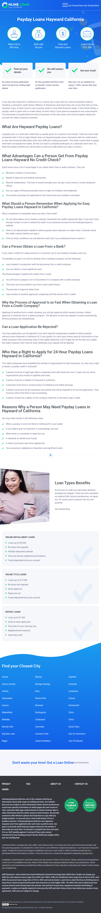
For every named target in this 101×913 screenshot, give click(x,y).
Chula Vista (74, 726)
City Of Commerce (77, 734)
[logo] (15, 5)
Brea (37, 691)
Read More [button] (50, 455)
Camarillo (39, 726)
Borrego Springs (42, 684)
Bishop (38, 677)
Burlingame (40, 712)
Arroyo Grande (8, 684)
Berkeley (6, 719)
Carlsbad (73, 684)
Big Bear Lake (8, 734)
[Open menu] (65, 5)
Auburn (5, 705)
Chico (71, 712)
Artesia (5, 691)
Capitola (72, 677)
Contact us (81, 784)
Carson (72, 698)
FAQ (28, 784)
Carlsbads (73, 691)
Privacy (6, 784)
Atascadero (7, 698)
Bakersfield (7, 712)
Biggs (4, 741)
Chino (71, 719)
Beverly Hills (7, 726)
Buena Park (40, 698)
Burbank (39, 705)
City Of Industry (76, 741)
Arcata (5, 677)
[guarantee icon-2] (89, 805)
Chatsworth (74, 705)
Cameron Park (41, 734)
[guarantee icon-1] (71, 805)
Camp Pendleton (43, 741)
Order (5, 789)
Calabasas (40, 719)
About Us (55, 784)
